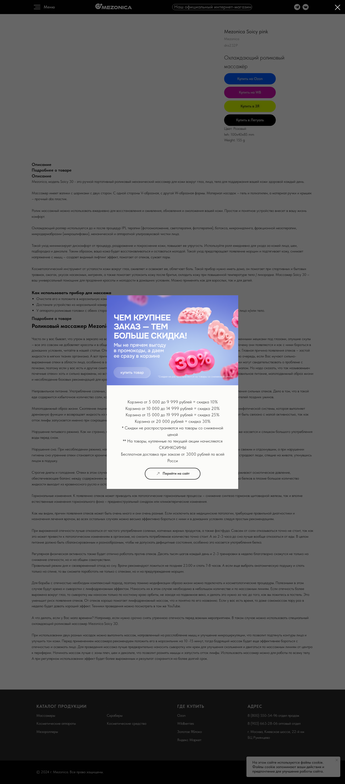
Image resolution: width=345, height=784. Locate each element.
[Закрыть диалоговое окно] (338, 7)
